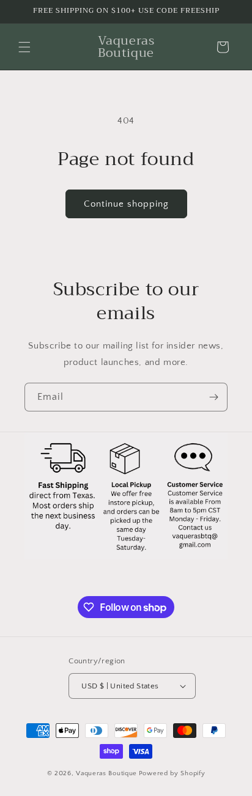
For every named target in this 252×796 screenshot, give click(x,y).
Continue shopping (126, 204)
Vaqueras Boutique (106, 773)
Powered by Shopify (172, 773)
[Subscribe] (213, 397)
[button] (24, 47)
